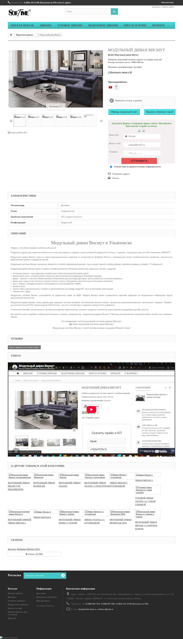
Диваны (12, 597)
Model (111, 55)
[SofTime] (34, 13)
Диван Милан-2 (42, 517)
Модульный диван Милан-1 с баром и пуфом (146, 525)
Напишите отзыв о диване (128, 100)
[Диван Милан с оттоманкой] (122, 476)
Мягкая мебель (15, 593)
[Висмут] (90, 120)
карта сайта (168, 7)
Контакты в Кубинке (46, 597)
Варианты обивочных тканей (159, 112)
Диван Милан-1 (144, 480)
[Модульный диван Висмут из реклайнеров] (20, 476)
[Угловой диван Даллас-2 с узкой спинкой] (148, 490)
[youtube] (110, 88)
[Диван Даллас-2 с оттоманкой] (97, 512)
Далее (101, 120)
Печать (115, 178)
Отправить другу (121, 174)
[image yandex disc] (17, 132)
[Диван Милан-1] (148, 475)
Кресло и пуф (15, 608)
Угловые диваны (16, 601)
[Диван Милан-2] (46, 511)
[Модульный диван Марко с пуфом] (71, 512)
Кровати (12, 618)
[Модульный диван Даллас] (71, 476)
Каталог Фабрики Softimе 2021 (24, 549)
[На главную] (11, 35)
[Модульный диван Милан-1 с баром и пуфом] (148, 514)
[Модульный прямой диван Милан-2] (20, 512)
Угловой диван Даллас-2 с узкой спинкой (145, 501)
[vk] (116, 88)
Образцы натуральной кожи (124, 112)
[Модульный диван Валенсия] (46, 476)
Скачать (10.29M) (35, 554)
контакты (156, 7)
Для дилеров (43, 601)
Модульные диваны (24, 35)
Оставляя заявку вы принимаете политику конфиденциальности (137, 167)
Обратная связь (167, 2)
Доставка (41, 593)
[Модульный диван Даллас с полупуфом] (97, 476)
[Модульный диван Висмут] (20, 120)
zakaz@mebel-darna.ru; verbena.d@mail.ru (95, 609)
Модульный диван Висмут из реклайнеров (19, 486)
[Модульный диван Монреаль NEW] (122, 512)
